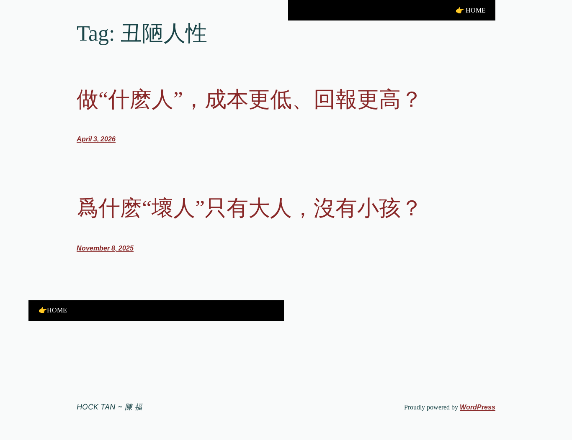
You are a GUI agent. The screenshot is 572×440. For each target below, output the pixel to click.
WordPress (477, 407)
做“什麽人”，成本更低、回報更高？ (250, 99)
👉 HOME (471, 10)
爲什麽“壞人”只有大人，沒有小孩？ (250, 208)
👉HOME (53, 310)
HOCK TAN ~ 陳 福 (109, 406)
